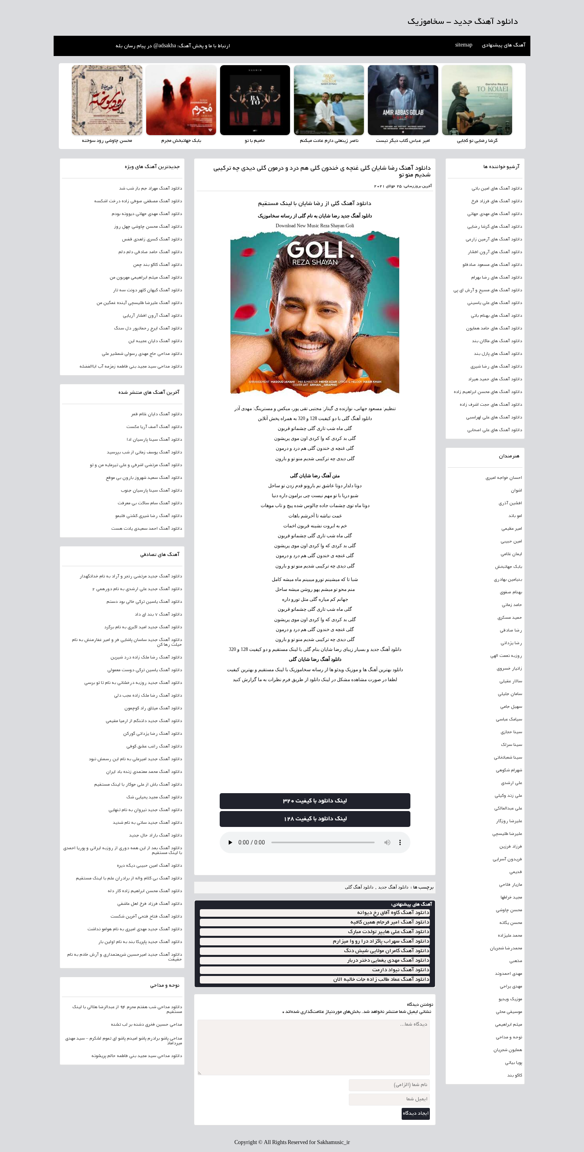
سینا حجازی (511, 732)
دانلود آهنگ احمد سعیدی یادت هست (146, 529)
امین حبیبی (511, 541)
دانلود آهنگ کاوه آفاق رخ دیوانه (393, 913)
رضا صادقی (511, 630)
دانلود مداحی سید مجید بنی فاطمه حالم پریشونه (136, 1056)
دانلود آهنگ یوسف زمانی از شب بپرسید (144, 452)
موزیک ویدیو (510, 999)
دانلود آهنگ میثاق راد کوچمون (153, 708)
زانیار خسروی (509, 668)
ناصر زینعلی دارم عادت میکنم (329, 140)
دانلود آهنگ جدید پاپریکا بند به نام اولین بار (140, 942)
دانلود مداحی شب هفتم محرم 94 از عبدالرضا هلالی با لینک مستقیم (127, 1010)
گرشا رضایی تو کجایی (477, 140)
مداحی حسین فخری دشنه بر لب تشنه (146, 1024)
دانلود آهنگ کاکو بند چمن (157, 265)
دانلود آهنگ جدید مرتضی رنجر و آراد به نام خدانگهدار (130, 576)
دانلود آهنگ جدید (393, 887)
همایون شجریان (507, 1050)
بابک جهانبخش (508, 567)
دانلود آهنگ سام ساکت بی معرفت (150, 503)
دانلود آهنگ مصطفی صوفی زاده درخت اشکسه (138, 201)
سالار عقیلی (510, 681)
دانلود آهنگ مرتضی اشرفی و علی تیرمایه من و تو (136, 465)
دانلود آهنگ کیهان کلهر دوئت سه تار (147, 290)
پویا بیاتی (513, 1063)
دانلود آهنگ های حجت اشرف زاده (491, 405)
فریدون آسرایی (507, 859)
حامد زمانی (512, 605)
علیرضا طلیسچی (507, 834)
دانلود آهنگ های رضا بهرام (496, 277)
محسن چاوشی (509, 910)
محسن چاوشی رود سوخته (107, 140)
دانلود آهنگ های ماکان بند (497, 341)
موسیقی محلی (509, 1012)
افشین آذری (510, 503)
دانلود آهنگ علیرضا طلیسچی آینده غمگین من (139, 303)
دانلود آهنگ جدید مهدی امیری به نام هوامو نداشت (134, 929)
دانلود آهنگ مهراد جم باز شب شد (150, 188)
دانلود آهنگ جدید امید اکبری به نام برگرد (143, 627)
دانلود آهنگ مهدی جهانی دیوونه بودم (147, 214)
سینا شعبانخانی (508, 757)
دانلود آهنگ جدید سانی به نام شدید (147, 823)
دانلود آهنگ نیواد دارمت (400, 970)
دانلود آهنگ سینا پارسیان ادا (154, 440)
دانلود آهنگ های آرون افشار (495, 252)
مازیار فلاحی (510, 885)
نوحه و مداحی (509, 1037)
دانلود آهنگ (356, 204)
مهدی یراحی (511, 986)
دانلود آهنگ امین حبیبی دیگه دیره (149, 866)
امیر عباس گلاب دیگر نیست (403, 140)
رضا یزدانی (511, 643)
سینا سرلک (511, 745)
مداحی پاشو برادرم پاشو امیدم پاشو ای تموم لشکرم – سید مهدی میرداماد (123, 1041)
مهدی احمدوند (508, 974)
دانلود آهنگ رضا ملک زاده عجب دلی (148, 695)
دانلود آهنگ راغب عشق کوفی (154, 746)
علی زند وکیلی (508, 796)
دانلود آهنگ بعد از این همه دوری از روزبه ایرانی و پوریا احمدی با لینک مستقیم (122, 851)
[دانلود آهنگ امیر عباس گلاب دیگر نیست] (403, 100)
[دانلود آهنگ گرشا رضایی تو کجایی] (477, 100)
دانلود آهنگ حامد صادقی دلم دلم (150, 252)
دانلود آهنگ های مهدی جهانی (494, 214)
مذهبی (515, 961)
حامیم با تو (255, 140)
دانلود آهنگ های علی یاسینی (494, 303)
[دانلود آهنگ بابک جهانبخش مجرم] (181, 100)
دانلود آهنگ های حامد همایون (494, 328)
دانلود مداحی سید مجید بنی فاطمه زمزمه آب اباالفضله (130, 366)
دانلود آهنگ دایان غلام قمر (156, 414)
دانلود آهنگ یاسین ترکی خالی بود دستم (144, 602)
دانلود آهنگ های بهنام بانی (496, 316)
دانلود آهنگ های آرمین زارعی (494, 239)
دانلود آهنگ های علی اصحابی (494, 430)
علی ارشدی (511, 783)
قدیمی (515, 872)
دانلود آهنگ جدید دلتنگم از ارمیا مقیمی (144, 721)
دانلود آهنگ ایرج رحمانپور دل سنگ (148, 328)
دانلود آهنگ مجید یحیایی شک (154, 797)
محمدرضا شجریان (506, 948)
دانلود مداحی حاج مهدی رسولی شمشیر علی (142, 354)
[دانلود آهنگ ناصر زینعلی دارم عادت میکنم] (329, 100)
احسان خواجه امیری (503, 478)
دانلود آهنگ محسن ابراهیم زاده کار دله (145, 891)
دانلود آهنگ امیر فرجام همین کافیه (389, 922)
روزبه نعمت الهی (506, 656)
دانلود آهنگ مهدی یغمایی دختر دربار (388, 961)
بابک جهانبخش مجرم (181, 140)
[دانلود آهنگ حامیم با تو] (255, 100)
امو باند (515, 516)
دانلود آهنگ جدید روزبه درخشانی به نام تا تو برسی (133, 683)
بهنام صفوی (511, 592)
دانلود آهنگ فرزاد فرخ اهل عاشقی (149, 904)
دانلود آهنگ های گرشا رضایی (494, 227)
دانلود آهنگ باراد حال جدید (155, 835)
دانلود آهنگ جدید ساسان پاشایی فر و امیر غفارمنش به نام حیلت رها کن (127, 642)
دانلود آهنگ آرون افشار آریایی (152, 316)
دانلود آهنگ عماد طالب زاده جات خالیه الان (381, 980)
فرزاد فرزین (510, 846)
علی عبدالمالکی (508, 808)
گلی (335, 204)
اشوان (516, 490)
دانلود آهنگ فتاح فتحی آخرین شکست (146, 916)
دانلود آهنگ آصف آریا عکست (154, 427)
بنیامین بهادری (508, 579)
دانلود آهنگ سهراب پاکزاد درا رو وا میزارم (381, 942)
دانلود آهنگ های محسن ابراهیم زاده (488, 392)
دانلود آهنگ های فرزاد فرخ (496, 201)
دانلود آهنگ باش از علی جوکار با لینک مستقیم (138, 784)
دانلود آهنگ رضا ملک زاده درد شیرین (146, 657)
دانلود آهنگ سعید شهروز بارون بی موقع (144, 478)
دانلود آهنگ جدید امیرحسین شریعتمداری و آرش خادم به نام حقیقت (124, 957)
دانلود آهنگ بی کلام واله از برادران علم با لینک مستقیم (129, 878)
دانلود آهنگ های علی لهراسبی (494, 417)
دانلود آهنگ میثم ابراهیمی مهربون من (146, 277)
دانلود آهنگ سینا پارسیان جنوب (151, 490)
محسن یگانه (510, 923)
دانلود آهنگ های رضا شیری (496, 366)
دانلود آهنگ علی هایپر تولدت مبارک (388, 932)
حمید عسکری (509, 618)
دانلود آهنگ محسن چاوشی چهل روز (148, 227)
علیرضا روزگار (509, 821)
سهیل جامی (511, 707)
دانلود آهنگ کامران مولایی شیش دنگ (386, 951)
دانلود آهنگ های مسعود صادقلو (492, 265)
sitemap (463, 45)
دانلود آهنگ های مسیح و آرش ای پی (487, 290)
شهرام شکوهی (509, 770)
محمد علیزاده (510, 935)
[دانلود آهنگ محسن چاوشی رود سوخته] (107, 100)
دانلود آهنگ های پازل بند (498, 354)
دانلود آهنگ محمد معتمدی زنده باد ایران (144, 772)
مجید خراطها (511, 897)
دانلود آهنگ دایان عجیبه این (155, 341)
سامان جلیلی (510, 694)
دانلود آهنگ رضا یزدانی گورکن (152, 734)
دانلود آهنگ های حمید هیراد (495, 379)
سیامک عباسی (509, 719)
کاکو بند (514, 1075)
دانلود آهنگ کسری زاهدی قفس (152, 239)
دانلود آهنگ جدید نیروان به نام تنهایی (145, 810)
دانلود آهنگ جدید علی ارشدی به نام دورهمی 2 (137, 589)
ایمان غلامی (511, 554)
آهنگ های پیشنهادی (504, 45)
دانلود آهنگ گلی (359, 887)
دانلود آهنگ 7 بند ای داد (158, 614)
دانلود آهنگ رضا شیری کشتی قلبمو (148, 516)
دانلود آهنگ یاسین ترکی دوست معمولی (144, 670)
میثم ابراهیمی (508, 1024)
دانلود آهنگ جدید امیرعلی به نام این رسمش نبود (135, 759)
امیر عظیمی (511, 529)
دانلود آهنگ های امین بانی (497, 188)
